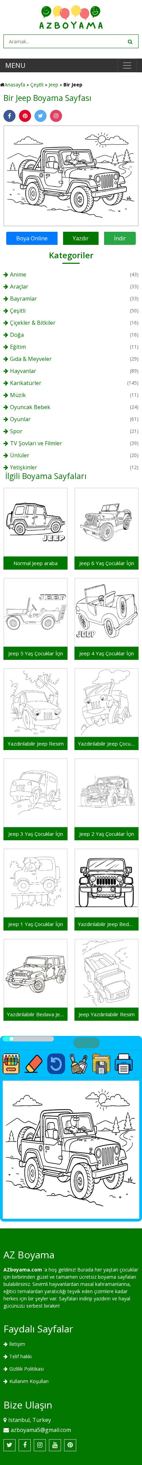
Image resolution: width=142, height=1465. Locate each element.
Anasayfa (14, 84)
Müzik (18, 395)
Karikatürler (25, 383)
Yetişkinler (23, 467)
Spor (16, 431)
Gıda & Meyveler (31, 359)
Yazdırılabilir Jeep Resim (36, 743)
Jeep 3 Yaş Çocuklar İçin (35, 834)
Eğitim (18, 347)
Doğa (17, 335)
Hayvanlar (23, 371)
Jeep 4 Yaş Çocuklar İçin (106, 653)
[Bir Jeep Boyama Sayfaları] (71, 175)
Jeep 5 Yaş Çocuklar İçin (35, 653)
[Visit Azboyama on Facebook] (25, 1445)
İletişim (17, 1344)
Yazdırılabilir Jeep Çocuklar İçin (106, 743)
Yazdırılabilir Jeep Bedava (106, 924)
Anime (18, 274)
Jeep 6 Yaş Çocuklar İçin (106, 563)
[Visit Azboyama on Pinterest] (70, 1445)
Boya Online (32, 238)
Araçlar (19, 286)
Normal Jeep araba (35, 563)
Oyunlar (20, 419)
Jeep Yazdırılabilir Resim (107, 1014)
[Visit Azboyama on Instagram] (40, 1445)
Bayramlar (23, 298)
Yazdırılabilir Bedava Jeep (35, 1014)
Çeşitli (36, 84)
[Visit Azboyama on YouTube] (55, 1445)
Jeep (53, 84)
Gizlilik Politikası (26, 1368)
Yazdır (81, 238)
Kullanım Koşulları (29, 1381)
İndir (120, 238)
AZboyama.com (22, 1269)
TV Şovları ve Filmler (36, 443)
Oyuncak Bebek (30, 407)
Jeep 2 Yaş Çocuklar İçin (106, 834)
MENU (15, 65)
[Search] (129, 41)
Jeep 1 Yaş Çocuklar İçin (35, 924)
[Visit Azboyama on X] (9, 1445)
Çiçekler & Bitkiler (32, 322)
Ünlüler (19, 455)
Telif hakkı (20, 1356)
